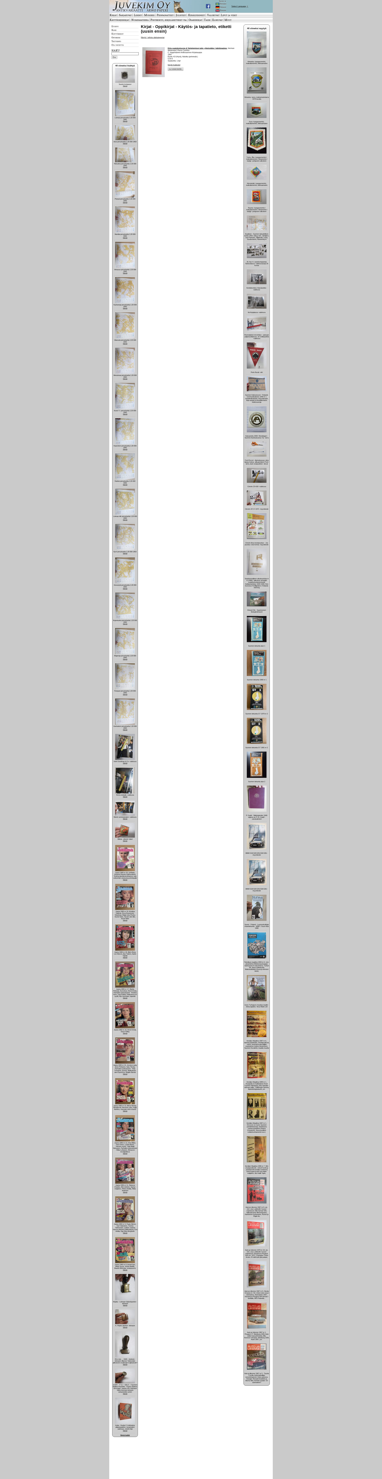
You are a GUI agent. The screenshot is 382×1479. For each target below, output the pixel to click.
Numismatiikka (140, 20)
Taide (207, 20)
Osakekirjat (195, 20)
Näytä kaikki (125, 1435)
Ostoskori (115, 37)
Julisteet (181, 15)
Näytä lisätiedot (174, 65)
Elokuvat (217, 20)
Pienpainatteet (165, 15)
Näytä (125, 86)
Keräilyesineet (196, 15)
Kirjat (113, 15)
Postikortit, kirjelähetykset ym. (168, 20)
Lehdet (138, 15)
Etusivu (115, 26)
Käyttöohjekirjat (119, 20)
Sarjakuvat (125, 15)
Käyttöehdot (117, 33)
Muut (227, 20)
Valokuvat (213, 15)
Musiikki (149, 15)
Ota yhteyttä (117, 44)
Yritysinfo (116, 41)
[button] (175, 69)
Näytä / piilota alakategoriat (152, 37)
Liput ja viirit (229, 15)
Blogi (113, 29)
